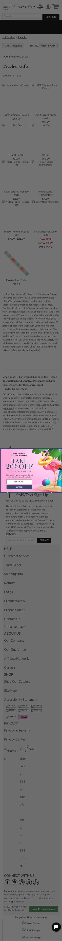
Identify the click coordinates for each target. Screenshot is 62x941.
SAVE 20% (19, 487)
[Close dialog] (60, 450)
